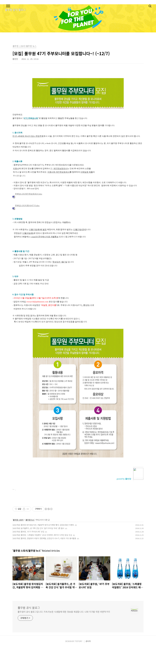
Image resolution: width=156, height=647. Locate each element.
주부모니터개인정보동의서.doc (28, 194)
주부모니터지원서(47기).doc (27, 206)
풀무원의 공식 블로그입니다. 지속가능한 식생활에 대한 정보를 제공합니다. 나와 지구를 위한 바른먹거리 (64, 611)
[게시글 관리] (28, 509)
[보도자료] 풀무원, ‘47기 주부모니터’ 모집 (28, 531)
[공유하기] (24, 509)
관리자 (88, 641)
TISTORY (78, 641)
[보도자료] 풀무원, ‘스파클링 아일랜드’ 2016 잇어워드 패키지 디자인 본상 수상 (42, 535)
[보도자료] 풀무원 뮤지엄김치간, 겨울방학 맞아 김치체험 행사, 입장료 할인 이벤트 (43, 524)
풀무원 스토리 (18, 519)
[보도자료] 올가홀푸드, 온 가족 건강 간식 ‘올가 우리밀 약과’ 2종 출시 (38, 528)
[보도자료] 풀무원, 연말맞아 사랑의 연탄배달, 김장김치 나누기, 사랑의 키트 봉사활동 (44, 538)
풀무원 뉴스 (30, 519)
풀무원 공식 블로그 (29, 607)
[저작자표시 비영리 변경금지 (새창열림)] (48, 509)
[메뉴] (8, 6)
